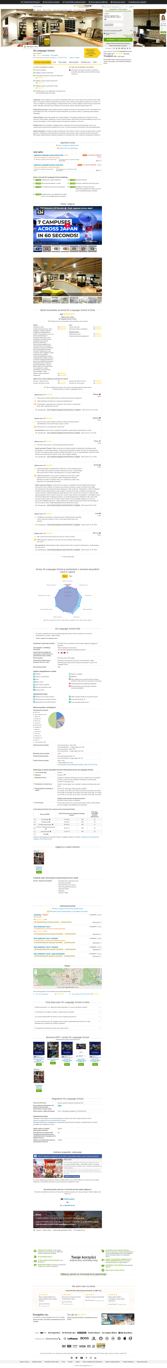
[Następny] (100, 62)
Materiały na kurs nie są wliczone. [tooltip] (111, 34)
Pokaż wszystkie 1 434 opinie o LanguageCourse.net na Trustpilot (49, 1320)
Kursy (54, 62)
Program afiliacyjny (128, 1361)
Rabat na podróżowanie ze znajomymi (118, 45)
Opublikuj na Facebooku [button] (71, 1176)
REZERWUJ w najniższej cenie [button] (118, 40)
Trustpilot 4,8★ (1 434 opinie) (31, 2)
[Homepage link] (34, 10)
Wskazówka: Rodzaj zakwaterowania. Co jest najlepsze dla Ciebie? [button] (68, 911)
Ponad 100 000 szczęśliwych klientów (75, 2)
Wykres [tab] (65, 576)
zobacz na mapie (74, 57)
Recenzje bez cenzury (119, 2)
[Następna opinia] (132, 1299)
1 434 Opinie (120, 56)
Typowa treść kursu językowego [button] (68, 148)
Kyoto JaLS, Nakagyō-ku (42, 994)
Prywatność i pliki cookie (51, 1361)
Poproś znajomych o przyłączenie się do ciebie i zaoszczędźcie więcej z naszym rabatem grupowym (68, 1156)
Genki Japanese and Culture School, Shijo (81, 994)
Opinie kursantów (73, 62)
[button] (127, 7)
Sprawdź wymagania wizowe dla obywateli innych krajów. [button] (49, 1120)
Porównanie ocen (85, 62)
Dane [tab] (70, 576)
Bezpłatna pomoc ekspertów (138, 2)
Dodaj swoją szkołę (142, 1361)
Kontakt (70, 1361)
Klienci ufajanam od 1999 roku (99, 2)
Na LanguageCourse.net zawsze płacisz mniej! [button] (118, 11)
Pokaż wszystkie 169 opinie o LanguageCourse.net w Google (82, 1318)
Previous (31, 227)
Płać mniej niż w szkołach (52, 2)
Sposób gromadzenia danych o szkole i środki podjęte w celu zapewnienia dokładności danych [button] (117, 61)
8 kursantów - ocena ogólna (50, 55)
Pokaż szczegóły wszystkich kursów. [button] (68, 145)
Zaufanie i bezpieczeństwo (112, 1361)
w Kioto (48, 991)
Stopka (77, 1361)
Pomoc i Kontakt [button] (37, 6)
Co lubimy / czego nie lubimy (42, 62)
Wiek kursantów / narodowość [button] (44, 707)
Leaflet (92, 985)
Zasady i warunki (24, 1361)
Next (105, 227)
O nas (63, 1361)
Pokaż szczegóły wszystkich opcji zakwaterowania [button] (68, 908)
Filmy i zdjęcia (62, 62)
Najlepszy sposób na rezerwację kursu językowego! (118, 43)
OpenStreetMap (98, 985)
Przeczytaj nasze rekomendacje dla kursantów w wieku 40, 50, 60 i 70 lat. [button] (77, 764)
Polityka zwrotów (129, 36)
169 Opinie (126, 53)
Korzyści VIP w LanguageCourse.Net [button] (112, 30)
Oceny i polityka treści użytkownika (92, 1361)
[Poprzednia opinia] (35, 1299)
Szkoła (95, 62)
